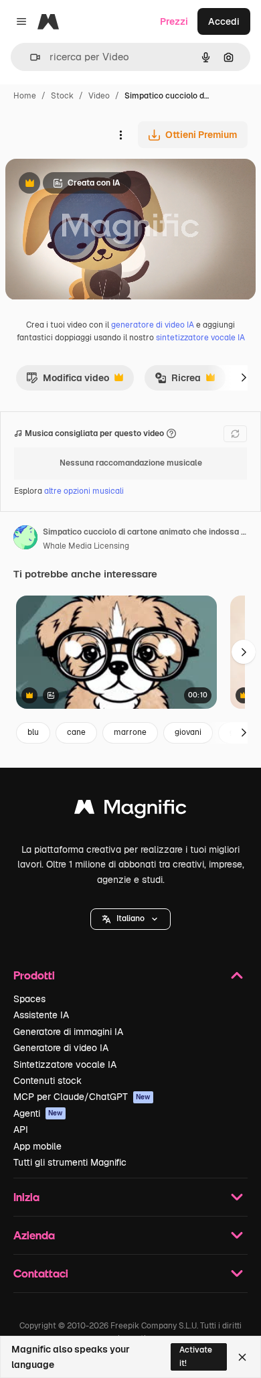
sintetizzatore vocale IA (200, 337)
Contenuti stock (47, 1081)
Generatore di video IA (60, 1048)
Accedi (224, 21)
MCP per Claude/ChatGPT (82, 1097)
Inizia (26, 1197)
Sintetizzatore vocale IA (64, 1064)
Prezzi (174, 21)
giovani (188, 732)
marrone (130, 732)
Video (99, 95)
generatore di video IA (152, 325)
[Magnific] (130, 810)
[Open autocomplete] (29, 57)
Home (24, 95)
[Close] (242, 1357)
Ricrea (178, 381)
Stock (62, 95)
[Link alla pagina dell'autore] (25, 539)
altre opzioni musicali (84, 491)
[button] (130, 919)
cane (76, 732)
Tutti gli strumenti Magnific (69, 1162)
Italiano (130, 918)
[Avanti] (244, 378)
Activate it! (195, 1356)
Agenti (38, 1113)
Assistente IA (41, 1015)
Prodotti (34, 975)
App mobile (37, 1146)
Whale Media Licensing (86, 546)
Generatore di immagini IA (68, 1032)
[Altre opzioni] (120, 134)
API (20, 1129)
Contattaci (40, 1273)
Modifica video (67, 381)
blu (33, 732)
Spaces (29, 999)
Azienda (34, 1235)
